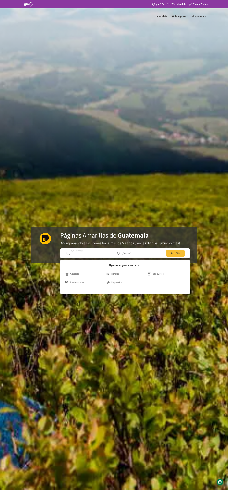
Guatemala (198, 16)
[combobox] (88, 253)
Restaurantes (77, 282)
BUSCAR (175, 253)
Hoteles (115, 274)
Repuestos (116, 282)
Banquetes (158, 274)
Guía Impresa (179, 16)
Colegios (74, 274)
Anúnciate (161, 16)
